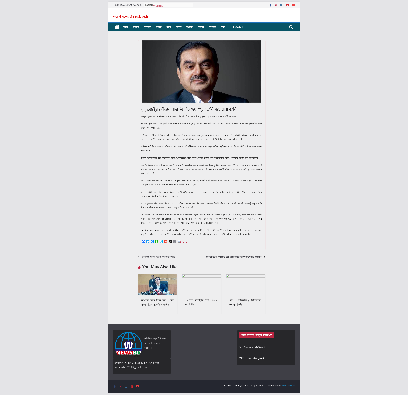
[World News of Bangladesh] (117, 27)
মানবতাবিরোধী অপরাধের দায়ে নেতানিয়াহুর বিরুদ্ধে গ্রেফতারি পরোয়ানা (233, 256)
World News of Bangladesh (130, 16)
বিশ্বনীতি (147, 26)
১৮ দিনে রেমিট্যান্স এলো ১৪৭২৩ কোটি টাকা (201, 302)
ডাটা (223, 26)
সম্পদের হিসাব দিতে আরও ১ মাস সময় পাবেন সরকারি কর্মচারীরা (157, 302)
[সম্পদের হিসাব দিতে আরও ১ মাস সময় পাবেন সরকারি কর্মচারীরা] (157, 276)
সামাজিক (201, 26)
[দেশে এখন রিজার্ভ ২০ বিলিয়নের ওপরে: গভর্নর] (245, 276)
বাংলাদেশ (189, 26)
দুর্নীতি (169, 26)
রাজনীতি (136, 26)
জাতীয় (125, 26)
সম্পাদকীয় (212, 26)
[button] (226, 27)
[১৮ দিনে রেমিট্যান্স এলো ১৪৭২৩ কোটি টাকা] (201, 276)
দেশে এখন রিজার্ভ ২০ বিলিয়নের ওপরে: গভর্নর (245, 302)
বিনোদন (178, 26)
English (238, 26)
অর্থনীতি (158, 26)
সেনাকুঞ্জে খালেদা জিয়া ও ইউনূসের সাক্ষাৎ (158, 256)
